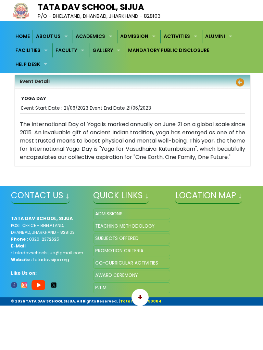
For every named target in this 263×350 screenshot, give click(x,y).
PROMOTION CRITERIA (119, 250)
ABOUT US (48, 36)
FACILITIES (27, 50)
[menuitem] (23, 37)
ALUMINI (215, 36)
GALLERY (102, 50)
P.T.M (101, 287)
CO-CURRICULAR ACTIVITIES (126, 263)
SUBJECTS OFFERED (117, 238)
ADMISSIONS (109, 214)
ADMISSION (134, 36)
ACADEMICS (90, 36)
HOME (22, 36)
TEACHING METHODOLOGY (124, 226)
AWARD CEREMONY (116, 275)
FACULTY (66, 50)
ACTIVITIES (177, 36)
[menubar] (132, 50)
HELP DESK (27, 64)
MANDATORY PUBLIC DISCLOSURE (168, 50)
